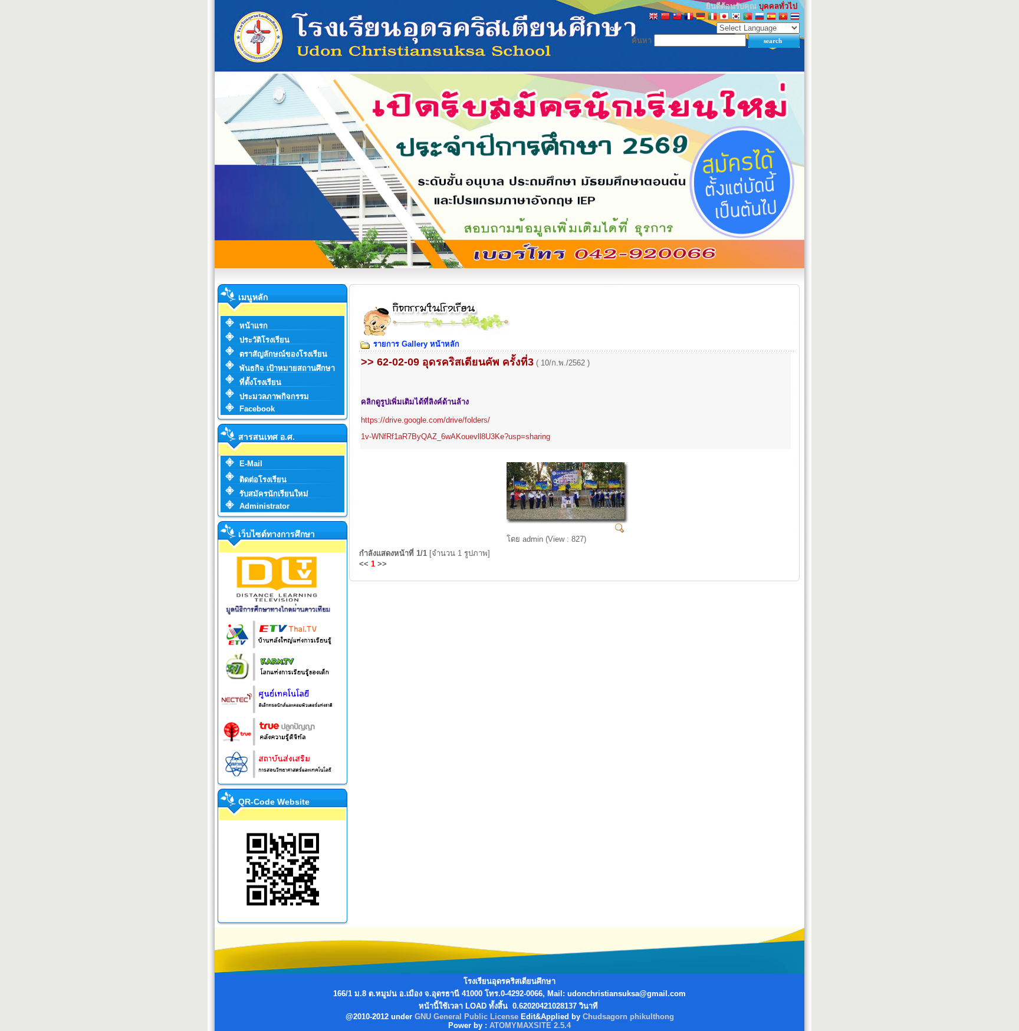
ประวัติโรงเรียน (264, 339)
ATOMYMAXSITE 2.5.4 (530, 1025)
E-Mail (250, 463)
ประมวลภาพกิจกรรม (274, 396)
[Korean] (736, 17)
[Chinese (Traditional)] (677, 17)
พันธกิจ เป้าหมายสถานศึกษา (287, 368)
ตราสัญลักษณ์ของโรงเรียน (283, 354)
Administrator (264, 506)
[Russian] (759, 17)
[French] (688, 17)
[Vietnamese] (783, 17)
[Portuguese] (747, 17)
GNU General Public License (466, 1016)
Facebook (257, 408)
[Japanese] (724, 17)
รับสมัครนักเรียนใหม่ (273, 493)
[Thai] (795, 17)
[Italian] (712, 17)
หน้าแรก (253, 325)
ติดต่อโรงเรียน (263, 479)
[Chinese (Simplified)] (665, 17)
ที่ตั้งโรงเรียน (260, 382)
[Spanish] (771, 17)
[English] (653, 17)
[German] (700, 17)
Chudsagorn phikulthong (628, 1016)
